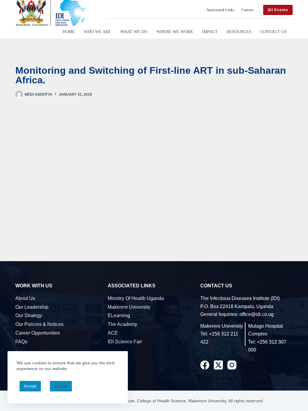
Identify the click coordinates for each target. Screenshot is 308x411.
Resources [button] (239, 31)
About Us (25, 298)
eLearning (119, 315)
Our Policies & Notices (39, 324)
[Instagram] (231, 364)
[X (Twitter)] (218, 364)
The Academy (122, 324)
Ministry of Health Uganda (136, 298)
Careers (247, 10)
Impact (210, 31)
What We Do (133, 31)
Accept (30, 386)
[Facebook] (204, 364)
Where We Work (174, 31)
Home (69, 31)
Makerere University (129, 307)
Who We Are (97, 31)
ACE (113, 332)
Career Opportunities (37, 332)
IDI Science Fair (125, 341)
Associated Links (220, 10)
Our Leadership (31, 307)
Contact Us (273, 31)
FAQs (21, 341)
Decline (60, 386)
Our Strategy (28, 315)
